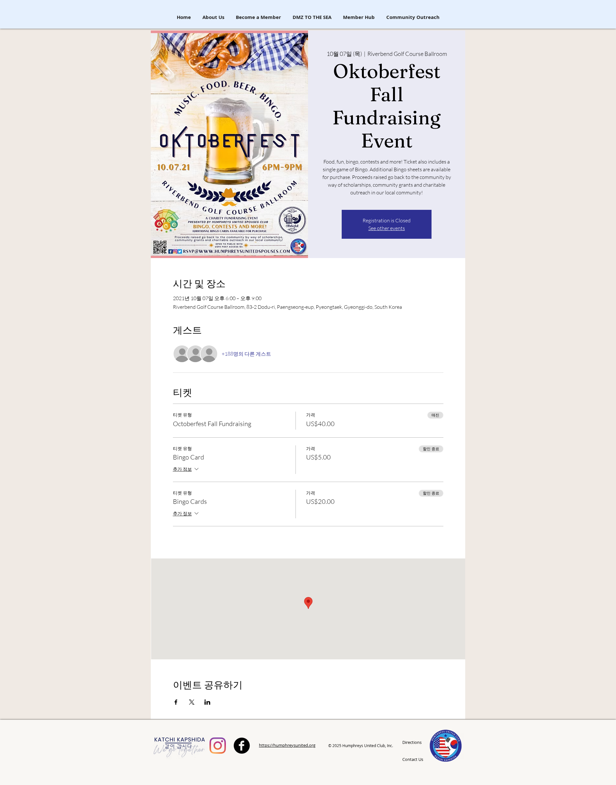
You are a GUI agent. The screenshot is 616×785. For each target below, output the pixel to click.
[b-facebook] (242, 745)
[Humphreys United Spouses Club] (218, 745)
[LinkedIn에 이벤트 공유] (207, 702)
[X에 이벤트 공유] (192, 702)
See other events (386, 228)
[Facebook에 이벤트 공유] (176, 702)
